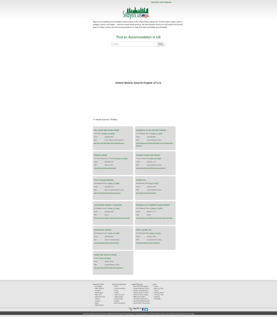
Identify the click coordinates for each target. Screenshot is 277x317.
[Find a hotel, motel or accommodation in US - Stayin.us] (136, 19)
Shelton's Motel (100, 155)
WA (109, 133)
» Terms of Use (158, 295)
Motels (111, 140)
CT (157, 133)
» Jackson (97, 301)
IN (153, 183)
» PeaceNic (157, 299)
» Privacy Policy (158, 293)
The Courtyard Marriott (103, 180)
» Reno (96, 303)
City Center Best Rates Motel (106, 130)
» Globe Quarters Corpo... (141, 288)
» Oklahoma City (99, 297)
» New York (98, 295)
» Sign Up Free (158, 288)
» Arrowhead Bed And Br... (141, 301)
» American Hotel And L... (141, 299)
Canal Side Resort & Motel (105, 255)
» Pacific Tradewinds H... (140, 290)
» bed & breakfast (119, 303)
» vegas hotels (118, 297)
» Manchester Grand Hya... (141, 303)
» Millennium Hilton (138, 297)
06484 (160, 133)
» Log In (156, 290)
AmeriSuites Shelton (102, 230)
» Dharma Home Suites (140, 295)
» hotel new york (118, 295)
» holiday (116, 301)
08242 (126, 158)
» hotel (115, 286)
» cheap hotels (118, 299)
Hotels (106, 140)
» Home (155, 286)
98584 (113, 133)
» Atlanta (97, 299)
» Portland (97, 290)
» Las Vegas (98, 286)
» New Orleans (99, 288)
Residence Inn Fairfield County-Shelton (153, 205)
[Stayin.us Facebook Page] (143, 310)
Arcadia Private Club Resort (148, 155)
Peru (150, 183)
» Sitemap (156, 297)
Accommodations (119, 140)
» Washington (98, 293)
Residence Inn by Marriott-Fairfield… (152, 130)
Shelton (105, 133)
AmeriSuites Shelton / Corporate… (109, 205)
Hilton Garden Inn (143, 230)
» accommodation (119, 288)
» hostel (115, 293)
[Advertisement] (138, 66)
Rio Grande (117, 158)
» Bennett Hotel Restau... (141, 286)
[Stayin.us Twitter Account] (146, 310)
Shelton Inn (141, 180)
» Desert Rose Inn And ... (141, 293)
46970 (156, 183)
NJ (122, 158)
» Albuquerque (99, 305)
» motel (115, 290)
